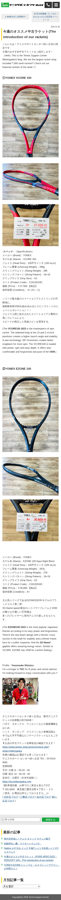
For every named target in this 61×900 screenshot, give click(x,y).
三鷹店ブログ (27, 797)
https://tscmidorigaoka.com (16, 781)
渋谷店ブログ (11, 797)
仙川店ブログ (44, 797)
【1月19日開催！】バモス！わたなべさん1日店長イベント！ (45, 17)
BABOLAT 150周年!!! (16, 17)
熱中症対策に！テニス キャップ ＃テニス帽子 (27, 839)
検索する (50, 819)
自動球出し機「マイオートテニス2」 (23, 843)
